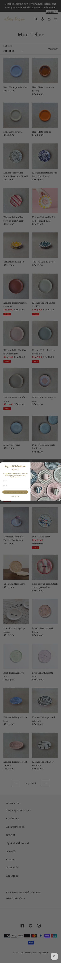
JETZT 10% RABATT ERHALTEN (15, 492)
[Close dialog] (59, 464)
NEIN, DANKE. (15, 496)
